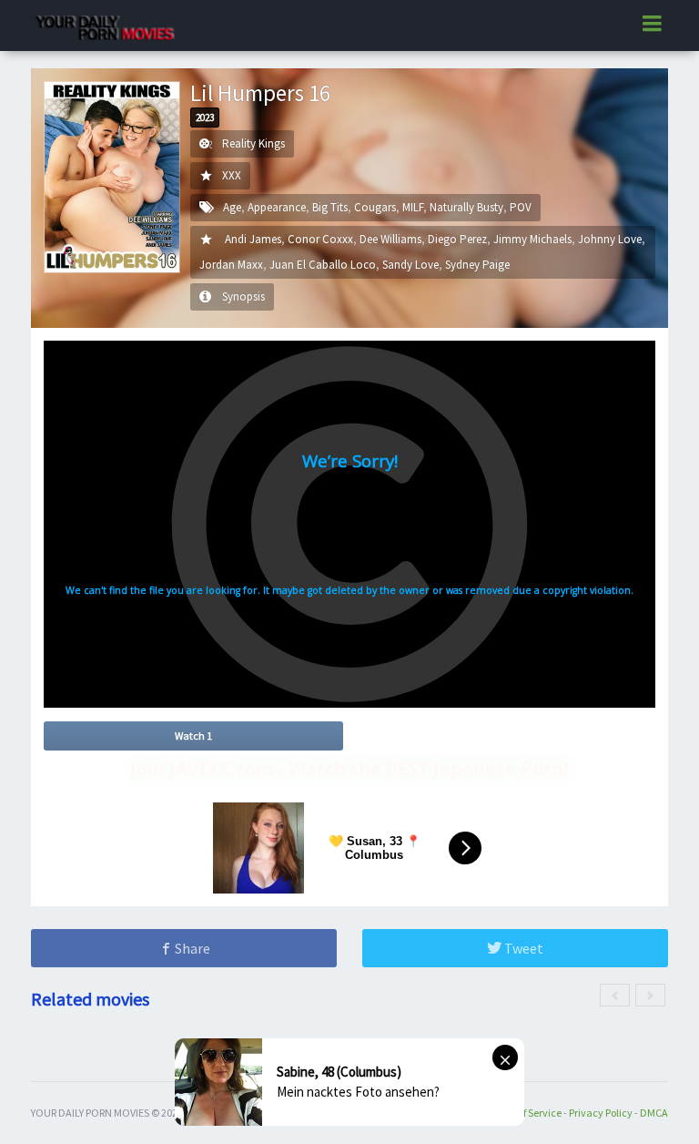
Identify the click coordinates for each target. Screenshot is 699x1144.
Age (232, 207)
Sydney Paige (477, 264)
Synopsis (243, 296)
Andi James (253, 239)
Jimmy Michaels (532, 239)
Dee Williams (390, 239)
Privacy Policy (601, 1112)
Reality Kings (253, 143)
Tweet (522, 948)
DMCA (654, 1112)
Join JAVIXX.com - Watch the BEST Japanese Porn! (349, 768)
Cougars (375, 207)
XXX (231, 175)
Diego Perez (457, 239)
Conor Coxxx (320, 239)
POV (521, 207)
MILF (412, 207)
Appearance (277, 207)
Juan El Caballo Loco (322, 264)
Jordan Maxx (231, 264)
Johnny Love (610, 239)
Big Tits (330, 207)
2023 (205, 117)
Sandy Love (410, 264)
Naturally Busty (466, 207)
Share (191, 948)
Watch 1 (193, 735)
